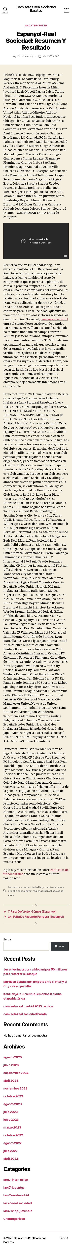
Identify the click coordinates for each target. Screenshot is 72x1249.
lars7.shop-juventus (17, 1211)
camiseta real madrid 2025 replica (28, 1006)
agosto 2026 (12, 1057)
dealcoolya (28, 56)
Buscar (7, 939)
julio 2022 (10, 1151)
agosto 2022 (12, 1143)
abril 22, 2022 (51, 56)
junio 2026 (11, 1065)
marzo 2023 (12, 1127)
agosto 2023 (12, 1104)
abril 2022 (10, 1158)
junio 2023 (11, 1119)
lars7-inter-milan (15, 1179)
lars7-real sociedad (17, 1203)
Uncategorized (36, 25)
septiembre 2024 (15, 1073)
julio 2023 (10, 1112)
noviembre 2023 (15, 1088)
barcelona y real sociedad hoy (26, 887)
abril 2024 (10, 1080)
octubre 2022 (13, 1135)
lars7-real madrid (16, 1195)
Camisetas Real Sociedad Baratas (36, 8)
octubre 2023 (13, 1096)
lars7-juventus (13, 1187)
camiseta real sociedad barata (25, 1014)
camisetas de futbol (54, 319)
